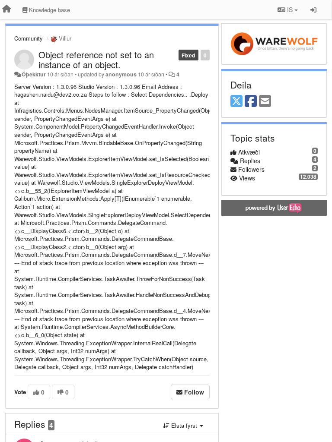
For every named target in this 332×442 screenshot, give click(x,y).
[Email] (265, 101)
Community (28, 38)
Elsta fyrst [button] (184, 425)
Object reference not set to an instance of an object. (96, 59)
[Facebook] (251, 101)
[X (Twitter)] (236, 101)
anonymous (121, 74)
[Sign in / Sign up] (313, 9)
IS (289, 9)
